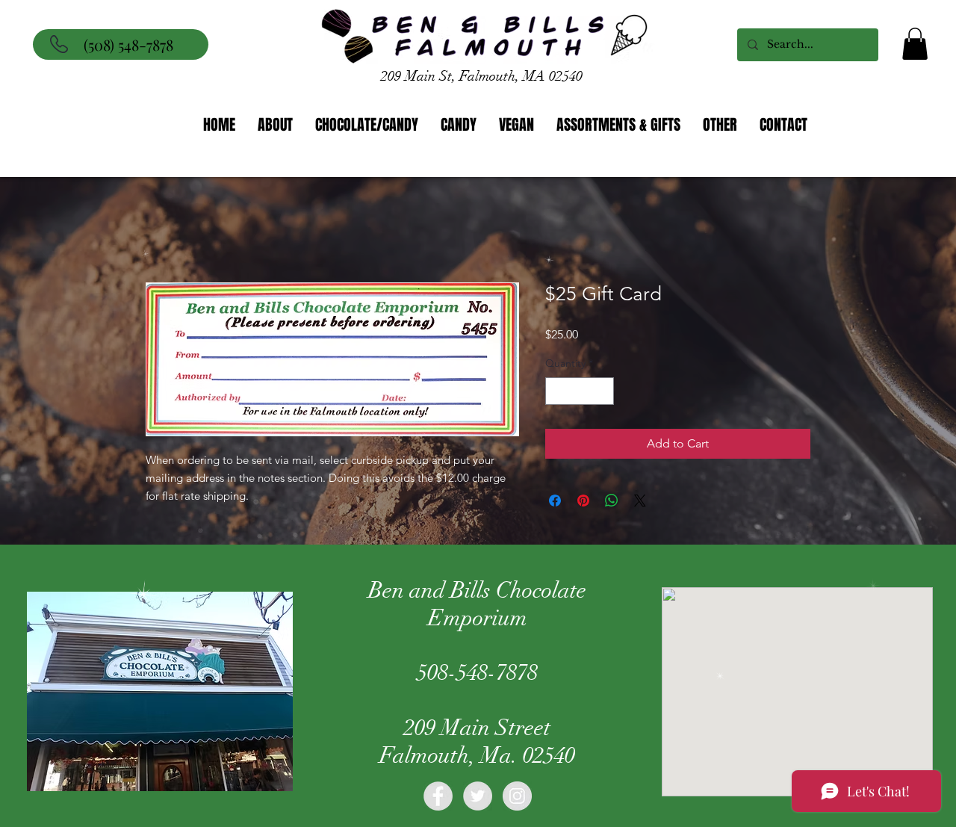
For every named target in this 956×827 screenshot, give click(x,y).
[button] (914, 44)
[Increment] (602, 391)
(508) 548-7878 (128, 44)
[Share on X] (640, 500)
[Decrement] (556, 391)
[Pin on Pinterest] (583, 500)
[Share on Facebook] (555, 500)
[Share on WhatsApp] (612, 500)
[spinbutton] (579, 391)
